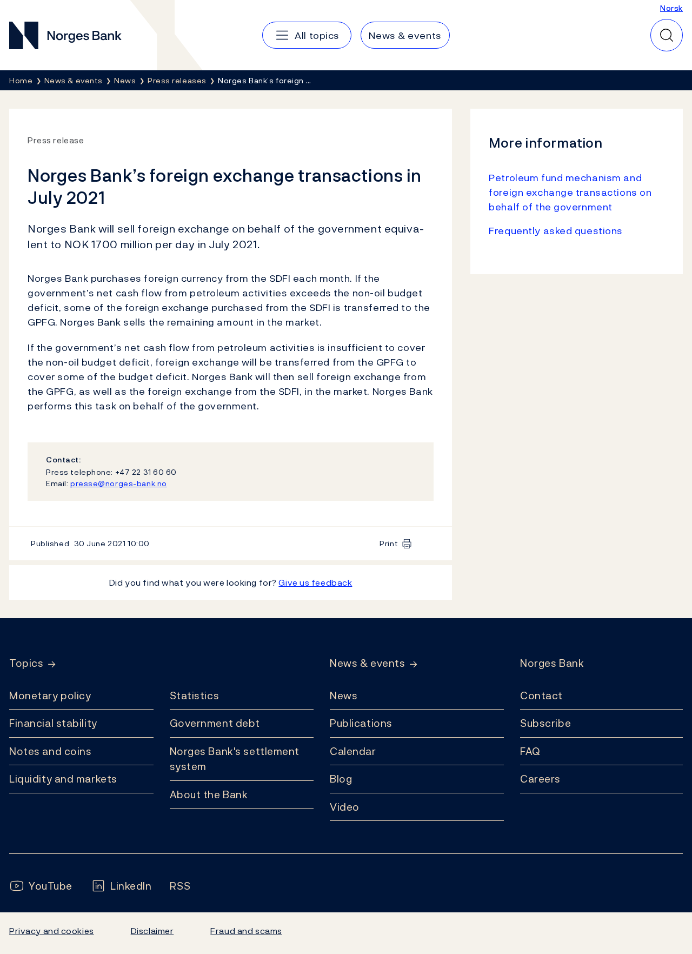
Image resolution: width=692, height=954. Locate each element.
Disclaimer (152, 930)
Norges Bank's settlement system (235, 759)
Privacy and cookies (51, 930)
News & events (367, 663)
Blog (341, 778)
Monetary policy (50, 695)
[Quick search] (666, 35)
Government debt (215, 723)
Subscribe (545, 723)
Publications (361, 723)
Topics (26, 663)
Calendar (353, 751)
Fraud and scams (246, 930)
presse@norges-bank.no (118, 483)
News (343, 695)
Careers (540, 778)
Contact (541, 695)
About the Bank (209, 794)
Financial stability (53, 723)
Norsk (671, 8)
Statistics (194, 695)
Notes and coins (50, 751)
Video (345, 806)
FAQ (530, 751)
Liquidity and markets (63, 778)
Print (389, 543)
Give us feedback (315, 582)
